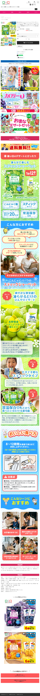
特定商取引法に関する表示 (12, 694)
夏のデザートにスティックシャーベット (20, 675)
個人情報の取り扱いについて (4, 694)
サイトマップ (36, 12)
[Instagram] (32, 4)
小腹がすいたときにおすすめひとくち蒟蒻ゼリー (20, 681)
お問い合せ (20, 12)
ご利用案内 (12, 12)
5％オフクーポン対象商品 (4, 19)
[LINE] (30, 4)
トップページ (4, 12)
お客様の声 (28, 12)
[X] (35, 4)
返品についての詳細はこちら (21, 51)
